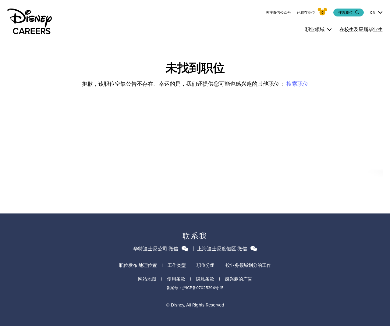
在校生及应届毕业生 (361, 29)
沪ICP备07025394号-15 (203, 288)
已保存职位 (306, 12)
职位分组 (206, 265)
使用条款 (176, 279)
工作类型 (177, 265)
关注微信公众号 (278, 12)
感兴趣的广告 (238, 279)
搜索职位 (297, 84)
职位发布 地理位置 (138, 265)
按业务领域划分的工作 (248, 265)
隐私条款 (205, 279)
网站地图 (147, 279)
